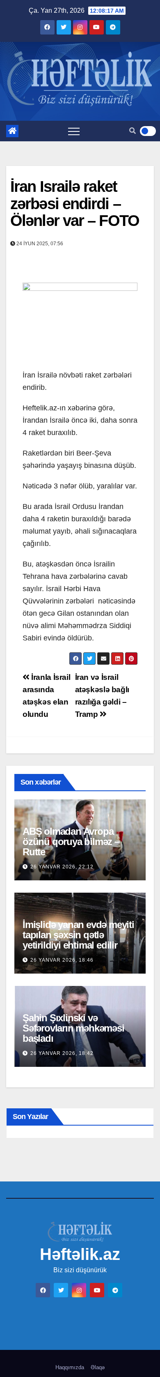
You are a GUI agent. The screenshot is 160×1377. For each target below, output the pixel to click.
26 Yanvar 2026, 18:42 (62, 1053)
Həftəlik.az (80, 1254)
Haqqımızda (69, 1367)
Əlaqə (98, 1367)
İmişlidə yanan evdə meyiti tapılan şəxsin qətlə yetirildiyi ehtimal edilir (78, 935)
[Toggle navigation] (74, 131)
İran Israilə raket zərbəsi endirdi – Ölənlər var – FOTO (74, 204)
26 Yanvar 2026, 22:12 (62, 867)
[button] (132, 130)
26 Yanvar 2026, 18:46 (62, 960)
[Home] (12, 131)
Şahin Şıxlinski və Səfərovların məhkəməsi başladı (73, 1028)
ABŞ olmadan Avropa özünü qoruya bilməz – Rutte (71, 841)
